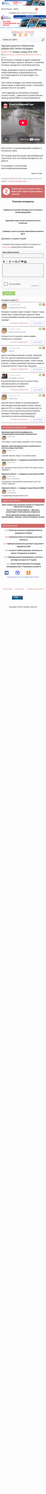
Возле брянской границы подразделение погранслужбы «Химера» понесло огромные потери (23, 516)
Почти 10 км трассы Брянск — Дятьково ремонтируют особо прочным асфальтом (23, 511)
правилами (6, 247)
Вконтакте (7, 573)
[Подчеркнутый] (10, 261)
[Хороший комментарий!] (40, 304)
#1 (19, 396)
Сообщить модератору (19, 323)
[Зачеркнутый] (13, 261)
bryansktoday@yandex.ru (18, 181)
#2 (19, 375)
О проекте (19, 589)
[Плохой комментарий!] (44, 304)
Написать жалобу (35, 589)
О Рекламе (7, 589)
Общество (6, 52)
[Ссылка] (19, 261)
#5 (19, 305)
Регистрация (6, 9)
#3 (19, 348)
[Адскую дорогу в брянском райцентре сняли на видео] (23, 56)
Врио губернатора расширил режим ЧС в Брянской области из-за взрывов (23, 506)
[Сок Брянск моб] (23, 22)
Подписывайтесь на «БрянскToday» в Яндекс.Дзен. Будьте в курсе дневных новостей (27, 191)
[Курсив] (7, 261)
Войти (15, 9)
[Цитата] (22, 261)
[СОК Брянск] (23, 3)
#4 (19, 329)
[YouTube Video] (25, 261)
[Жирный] (3, 261)
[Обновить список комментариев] (17, 300)
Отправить (9, 293)
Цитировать (38, 323)
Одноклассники (28, 573)
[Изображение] (16, 261)
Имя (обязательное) (10, 252)
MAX (18, 573)
